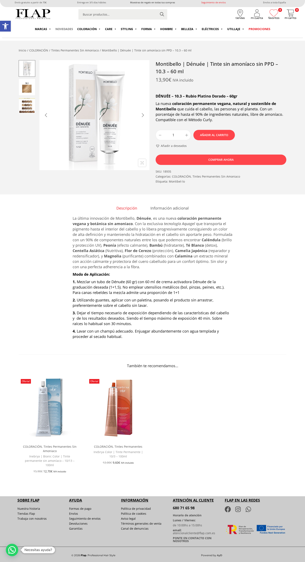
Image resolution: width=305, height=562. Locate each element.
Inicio (22, 50)
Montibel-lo (177, 181)
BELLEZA (187, 29)
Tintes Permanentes (128, 447)
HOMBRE (166, 29)
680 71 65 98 (184, 507)
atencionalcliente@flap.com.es (194, 533)
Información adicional (169, 208)
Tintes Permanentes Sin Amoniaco (75, 50)
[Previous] (46, 115)
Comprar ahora (221, 160)
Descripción (126, 208)
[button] (5, 26)
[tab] (126, 208)
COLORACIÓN (87, 29)
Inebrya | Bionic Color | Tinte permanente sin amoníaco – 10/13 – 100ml (49, 460)
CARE (108, 29)
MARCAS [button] (41, 29)
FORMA (146, 29)
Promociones (259, 29)
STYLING (127, 29)
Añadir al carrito (214, 135)
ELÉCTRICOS (210, 29)
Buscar (162, 14)
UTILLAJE (233, 29)
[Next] (142, 115)
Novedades (64, 29)
